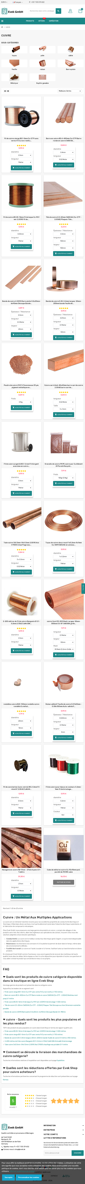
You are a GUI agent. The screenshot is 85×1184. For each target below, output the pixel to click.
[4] (23, 145)
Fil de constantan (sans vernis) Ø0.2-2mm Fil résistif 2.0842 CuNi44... (21, 788)
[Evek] (12, 11)
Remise (5, 1080)
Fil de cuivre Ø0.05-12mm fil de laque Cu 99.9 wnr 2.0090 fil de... (21, 218)
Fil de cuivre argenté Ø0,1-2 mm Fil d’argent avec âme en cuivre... (21, 465)
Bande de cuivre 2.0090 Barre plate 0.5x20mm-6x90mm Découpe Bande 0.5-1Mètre (35, 1012)
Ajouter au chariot (21, 168)
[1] (17, 145)
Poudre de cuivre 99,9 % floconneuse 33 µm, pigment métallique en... (21, 386)
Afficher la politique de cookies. (22, 1171)
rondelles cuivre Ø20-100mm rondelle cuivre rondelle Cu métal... (21, 705)
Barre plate (70, 69)
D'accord (77, 1153)
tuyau (14, 56)
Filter (83, 587)
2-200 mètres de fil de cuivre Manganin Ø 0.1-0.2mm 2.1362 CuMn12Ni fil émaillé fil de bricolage (38, 1041)
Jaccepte (8, 1177)
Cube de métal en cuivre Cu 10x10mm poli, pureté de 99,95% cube (63, 871)
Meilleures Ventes (65, 91)
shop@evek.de (20, 1149)
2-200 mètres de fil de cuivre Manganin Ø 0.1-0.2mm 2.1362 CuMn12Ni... (21, 622)
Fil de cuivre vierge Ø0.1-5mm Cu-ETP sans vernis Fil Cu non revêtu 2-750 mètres (34, 992)
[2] (19, 145)
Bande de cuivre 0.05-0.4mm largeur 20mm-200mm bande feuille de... (63, 302)
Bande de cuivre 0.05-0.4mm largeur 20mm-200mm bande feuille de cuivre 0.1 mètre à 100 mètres (40, 1038)
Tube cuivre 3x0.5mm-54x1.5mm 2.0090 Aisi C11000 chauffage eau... (21, 544)
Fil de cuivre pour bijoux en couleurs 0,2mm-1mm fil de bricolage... (63, 788)
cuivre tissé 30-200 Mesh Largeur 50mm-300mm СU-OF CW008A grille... (63, 622)
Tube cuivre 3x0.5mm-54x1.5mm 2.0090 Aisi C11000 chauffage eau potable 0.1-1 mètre (36, 1045)
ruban (42, 69)
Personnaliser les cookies (28, 1177)
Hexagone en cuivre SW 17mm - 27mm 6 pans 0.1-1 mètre (21, 871)
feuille (14, 69)
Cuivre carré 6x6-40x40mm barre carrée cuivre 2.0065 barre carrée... (63, 386)
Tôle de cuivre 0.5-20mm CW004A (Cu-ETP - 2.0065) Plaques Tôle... (63, 218)
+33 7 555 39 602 (36, 2)
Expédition (60, 1060)
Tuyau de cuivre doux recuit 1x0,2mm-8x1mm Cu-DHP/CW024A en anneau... (63, 544)
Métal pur (14, 83)
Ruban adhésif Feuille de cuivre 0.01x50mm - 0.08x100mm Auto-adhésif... (64, 705)
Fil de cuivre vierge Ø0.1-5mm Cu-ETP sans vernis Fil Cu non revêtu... (21, 140)
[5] (25, 145)
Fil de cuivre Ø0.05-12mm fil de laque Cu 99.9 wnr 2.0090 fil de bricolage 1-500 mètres (35, 1002)
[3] (21, 145)
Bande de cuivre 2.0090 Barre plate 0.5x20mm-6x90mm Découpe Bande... (21, 302)
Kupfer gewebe (42, 83)
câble (71, 56)
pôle (42, 56)
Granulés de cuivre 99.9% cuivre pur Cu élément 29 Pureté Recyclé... (64, 465)
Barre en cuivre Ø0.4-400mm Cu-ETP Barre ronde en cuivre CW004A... (63, 140)
